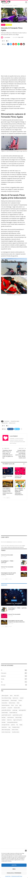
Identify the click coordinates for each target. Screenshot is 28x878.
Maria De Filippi (18, 717)
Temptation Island (15, 727)
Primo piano (8, 24)
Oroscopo (14, 600)
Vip (1, 682)
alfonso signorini (5, 695)
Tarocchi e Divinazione (7, 480)
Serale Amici (4, 727)
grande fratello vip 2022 (6, 715)
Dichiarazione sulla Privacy (16, 876)
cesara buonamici (5, 700)
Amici (11, 695)
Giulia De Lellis (17, 707)
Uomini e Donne (15, 729)
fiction (12, 705)
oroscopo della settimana (12, 722)
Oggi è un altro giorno (17, 719)
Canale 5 (21, 698)
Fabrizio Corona (12, 702)
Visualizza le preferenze (14, 873)
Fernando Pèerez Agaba (15, 421)
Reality (21, 724)
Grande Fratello (5, 712)
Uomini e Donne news (6, 732)
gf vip (17, 705)
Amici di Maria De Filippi (6, 698)
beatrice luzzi (15, 698)
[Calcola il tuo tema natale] (8, 471)
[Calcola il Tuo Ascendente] (20, 471)
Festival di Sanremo (5, 705)
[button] (26, 850)
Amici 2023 (16, 695)
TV (1, 670)
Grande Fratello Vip (13, 712)
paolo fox (13, 724)
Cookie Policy (8, 876)
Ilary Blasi (4, 717)
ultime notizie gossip (6, 729)
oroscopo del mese (5, 724)
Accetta (14, 865)
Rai (17, 724)
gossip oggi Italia (22, 710)
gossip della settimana (6, 710)
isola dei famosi (10, 717)
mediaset (3, 719)
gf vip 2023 (10, 707)
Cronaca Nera (6, 421)
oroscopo (3, 722)
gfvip (20, 705)
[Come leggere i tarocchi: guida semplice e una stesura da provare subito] (8, 483)
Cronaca (20, 700)
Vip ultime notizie (15, 732)
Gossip (2, 679)
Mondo (3, 24)
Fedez (18, 702)
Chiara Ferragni (14, 700)
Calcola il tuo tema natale (14, 603)
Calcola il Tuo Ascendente (14, 614)
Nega (14, 869)
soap (9, 727)
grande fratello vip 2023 (17, 715)
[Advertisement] (14, 60)
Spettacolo (3, 676)
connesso (9, 542)
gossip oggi (15, 710)
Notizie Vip (9, 719)
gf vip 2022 (4, 707)
